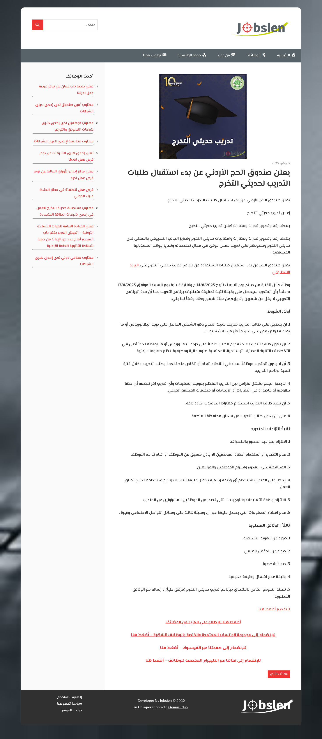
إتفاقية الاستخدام (69, 697)
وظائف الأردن (279, 674)
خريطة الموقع (72, 710)
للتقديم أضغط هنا (274, 609)
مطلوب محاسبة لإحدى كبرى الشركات (64, 141)
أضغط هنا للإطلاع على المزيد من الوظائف (203, 622)
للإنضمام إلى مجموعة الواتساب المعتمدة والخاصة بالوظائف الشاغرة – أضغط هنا (203, 635)
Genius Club (178, 707)
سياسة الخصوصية (69, 703)
